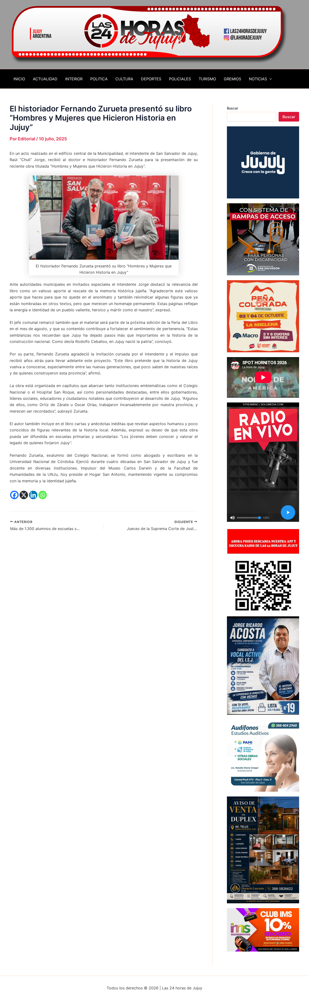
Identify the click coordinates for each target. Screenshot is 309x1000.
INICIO (19, 78)
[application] (269, 78)
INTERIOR (74, 78)
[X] (24, 495)
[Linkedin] (33, 495)
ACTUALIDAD (45, 78)
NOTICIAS (258, 78)
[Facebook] (14, 495)
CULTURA (124, 78)
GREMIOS (232, 78)
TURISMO (207, 78)
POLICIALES (180, 78)
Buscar (232, 108)
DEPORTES (151, 78)
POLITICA (99, 78)
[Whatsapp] (42, 495)
